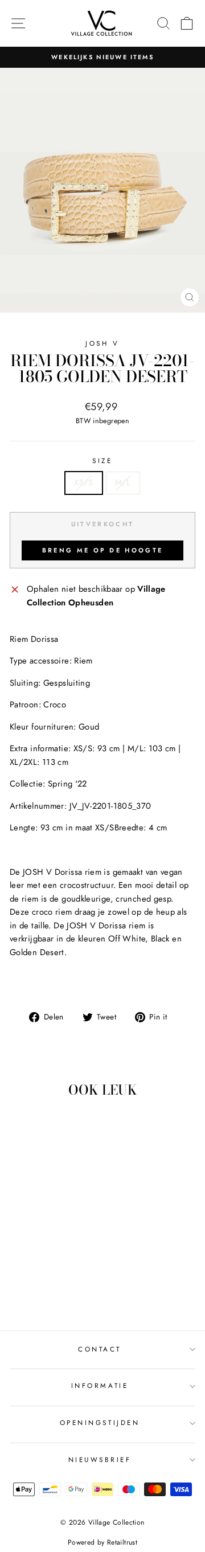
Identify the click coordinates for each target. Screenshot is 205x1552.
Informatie (99, 1385)
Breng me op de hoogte (102, 550)
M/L (123, 482)
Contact (99, 1349)
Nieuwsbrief (100, 1459)
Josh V (102, 343)
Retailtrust (122, 1542)
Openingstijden (100, 1422)
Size (102, 460)
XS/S (83, 482)
